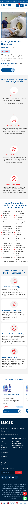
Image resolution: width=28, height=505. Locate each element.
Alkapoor (6, 224)
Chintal (5, 222)
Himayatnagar (20, 215)
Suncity (5, 220)
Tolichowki (6, 239)
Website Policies (5, 461)
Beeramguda (20, 241)
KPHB (17, 228)
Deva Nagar (6, 249)
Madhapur (6, 251)
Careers (3, 445)
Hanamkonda (7, 247)
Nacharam (19, 249)
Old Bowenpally (20, 239)
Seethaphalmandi (8, 254)
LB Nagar (19, 232)
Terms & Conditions (6, 459)
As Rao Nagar (7, 215)
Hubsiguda (6, 234)
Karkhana (19, 211)
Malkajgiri (19, 245)
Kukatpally (6, 213)
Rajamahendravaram (21, 261)
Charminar (19, 217)
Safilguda (6, 230)
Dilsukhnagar (20, 213)
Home (2, 441)
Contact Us (4, 447)
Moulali (18, 230)
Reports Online (16, 441)
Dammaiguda (7, 245)
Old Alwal (19, 224)
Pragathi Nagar (7, 228)
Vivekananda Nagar (20, 254)
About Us (3, 443)
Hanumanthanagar (8, 261)
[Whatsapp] (25, 498)
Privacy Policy (4, 463)
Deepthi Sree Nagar (20, 258)
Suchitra (18, 234)
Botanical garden (8, 257)
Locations (3, 449)
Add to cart (6, 70)
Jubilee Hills (19, 220)
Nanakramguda (20, 222)
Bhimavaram (20, 251)
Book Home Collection (18, 445)
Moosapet (6, 237)
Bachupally (19, 237)
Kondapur (19, 226)
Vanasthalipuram (8, 232)
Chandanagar (7, 226)
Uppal (5, 217)
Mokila (18, 243)
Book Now (7, 411)
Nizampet (6, 241)
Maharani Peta (20, 247)
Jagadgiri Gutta (7, 243)
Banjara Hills (6, 211)
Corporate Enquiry (17, 447)
